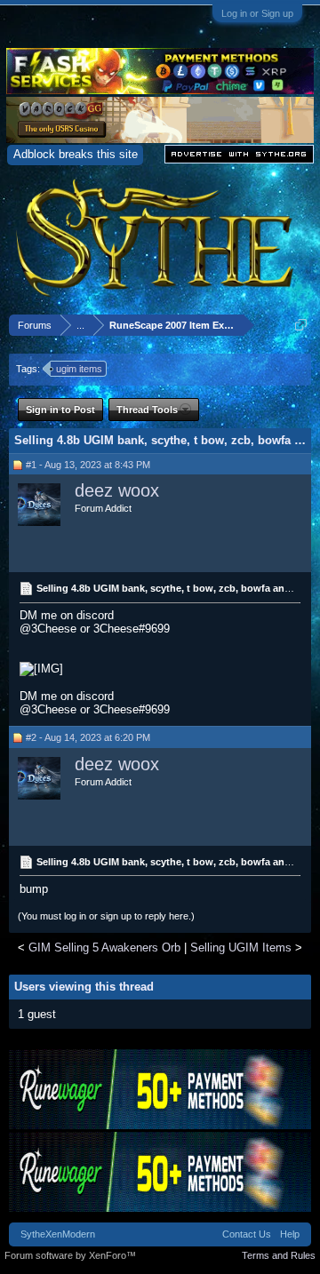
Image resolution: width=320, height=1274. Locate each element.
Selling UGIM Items (241, 947)
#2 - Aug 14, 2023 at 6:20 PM (88, 737)
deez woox (117, 490)
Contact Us (246, 1234)
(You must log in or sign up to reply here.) (106, 916)
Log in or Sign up (257, 13)
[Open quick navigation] (301, 324)
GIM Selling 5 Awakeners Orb (104, 947)
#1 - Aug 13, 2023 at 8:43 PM (88, 464)
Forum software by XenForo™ (70, 1255)
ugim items (79, 368)
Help (290, 1234)
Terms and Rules (279, 1255)
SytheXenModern (57, 1234)
